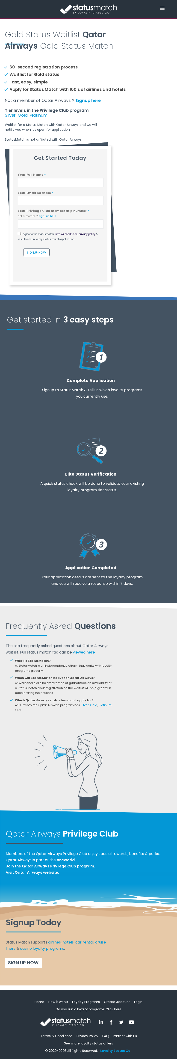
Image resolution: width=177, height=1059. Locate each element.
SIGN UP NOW (23, 962)
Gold (23, 115)
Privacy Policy (87, 1036)
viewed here (84, 652)
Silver (10, 115)
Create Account (117, 1002)
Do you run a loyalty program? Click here (88, 1009)
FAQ (105, 1036)
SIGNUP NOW (36, 252)
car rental (84, 942)
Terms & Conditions (56, 1036)
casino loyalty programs (42, 948)
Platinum (38, 115)
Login (138, 1002)
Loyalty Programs (86, 1002)
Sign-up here (47, 216)
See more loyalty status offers (88, 1043)
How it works (58, 1002)
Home (39, 1002)
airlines (54, 942)
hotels (68, 942)
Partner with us (125, 1036)
